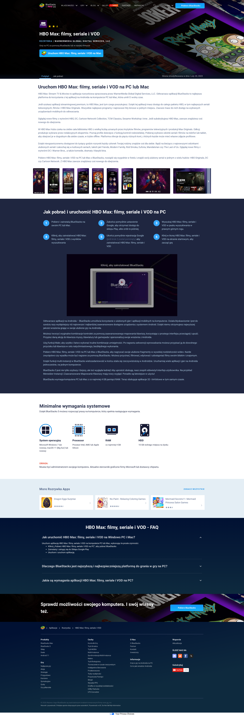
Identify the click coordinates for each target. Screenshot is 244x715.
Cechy (90, 639)
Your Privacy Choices (124, 714)
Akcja (43, 669)
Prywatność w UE (95, 705)
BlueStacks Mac (47, 643)
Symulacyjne (45, 681)
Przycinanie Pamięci (95, 677)
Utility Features (93, 689)
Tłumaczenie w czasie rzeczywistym (101, 665)
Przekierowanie (94, 671)
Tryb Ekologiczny (94, 661)
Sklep (109, 5)
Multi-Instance (93, 652)
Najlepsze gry (46, 666)
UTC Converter (93, 692)
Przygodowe (45, 675)
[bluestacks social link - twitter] (191, 656)
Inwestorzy (134, 652)
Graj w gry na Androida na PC (141, 663)
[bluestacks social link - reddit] (180, 656)
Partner (126, 5)
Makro (90, 658)
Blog (93, 5)
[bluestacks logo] (47, 5)
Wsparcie (139, 5)
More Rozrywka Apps (54, 489)
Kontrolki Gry (93, 643)
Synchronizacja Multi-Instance (99, 655)
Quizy (43, 684)
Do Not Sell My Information (111, 705)
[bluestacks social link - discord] (174, 656)
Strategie (44, 672)
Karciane (44, 678)
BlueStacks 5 (46, 646)
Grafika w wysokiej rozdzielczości (100, 686)
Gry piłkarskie (46, 687)
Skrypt (90, 680)
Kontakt (133, 649)
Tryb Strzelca (93, 646)
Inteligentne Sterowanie (97, 668)
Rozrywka (45, 41)
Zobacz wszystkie (194, 489)
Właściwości (67, 5)
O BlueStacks (135, 643)
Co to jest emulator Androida (141, 666)
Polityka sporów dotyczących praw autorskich (72, 705)
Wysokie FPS (93, 683)
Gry (82, 5)
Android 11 (45, 655)
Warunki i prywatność (48, 705)
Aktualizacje (177, 643)
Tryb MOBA (92, 649)
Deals (43, 652)
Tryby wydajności (94, 674)
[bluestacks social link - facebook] (186, 656)
